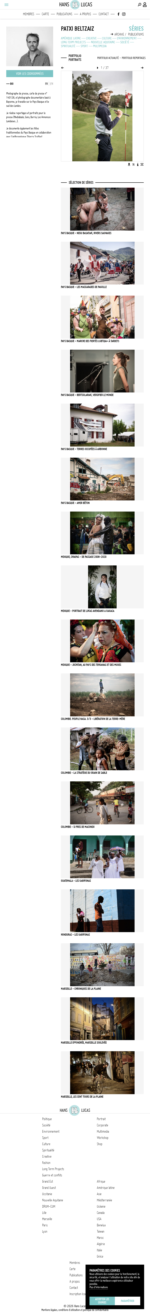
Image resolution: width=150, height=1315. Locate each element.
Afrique (101, 1181)
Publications (64, 14)
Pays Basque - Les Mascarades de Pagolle (84, 287)
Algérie (101, 1244)
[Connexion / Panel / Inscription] (145, 4)
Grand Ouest (49, 1188)
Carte (45, 14)
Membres (28, 14)
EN (51, 84)
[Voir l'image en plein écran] (142, 164)
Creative (91, 38)
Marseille (47, 1219)
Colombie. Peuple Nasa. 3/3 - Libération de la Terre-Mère (93, 718)
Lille (44, 1213)
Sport (84, 46)
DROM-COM (48, 1206)
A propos (85, 14)
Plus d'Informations (98, 1287)
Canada (100, 1213)
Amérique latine (71, 38)
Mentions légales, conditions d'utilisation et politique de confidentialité (75, 1310)
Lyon (44, 1231)
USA (99, 1219)
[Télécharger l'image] (129, 164)
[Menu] (6, 4)
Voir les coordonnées (30, 74)
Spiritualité (68, 46)
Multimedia (100, 46)
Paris (45, 1225)
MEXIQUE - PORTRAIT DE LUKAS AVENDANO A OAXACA (87, 610)
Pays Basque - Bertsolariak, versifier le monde (87, 395)
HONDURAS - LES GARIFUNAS (75, 934)
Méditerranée (104, 1200)
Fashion (46, 1163)
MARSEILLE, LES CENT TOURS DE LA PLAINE (82, 1096)
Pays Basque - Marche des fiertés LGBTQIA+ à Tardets (90, 341)
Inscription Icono (79, 1294)
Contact (104, 14)
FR (46, 84)
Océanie (101, 1206)
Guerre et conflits (52, 1175)
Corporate (102, 1125)
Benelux (101, 1225)
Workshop (102, 1138)
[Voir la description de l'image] (137, 164)
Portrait (101, 1119)
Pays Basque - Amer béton (75, 503)
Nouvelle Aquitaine (103, 42)
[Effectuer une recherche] (139, 4)
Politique (47, 1119)
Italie (99, 1250)
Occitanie (47, 1194)
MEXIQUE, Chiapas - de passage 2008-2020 (83, 556)
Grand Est (47, 1181)
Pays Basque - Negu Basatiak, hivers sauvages (86, 233)
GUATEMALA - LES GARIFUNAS (76, 880)
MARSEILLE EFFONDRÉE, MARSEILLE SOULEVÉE (84, 1042)
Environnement (127, 38)
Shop (99, 1144)
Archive (119, 34)
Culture (107, 38)
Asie (99, 1194)
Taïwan (100, 1231)
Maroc (100, 1238)
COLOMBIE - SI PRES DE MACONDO (78, 826)
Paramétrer (127, 1301)
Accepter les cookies (102, 1300)
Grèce (100, 1256)
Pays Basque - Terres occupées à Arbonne (84, 449)
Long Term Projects (73, 42)
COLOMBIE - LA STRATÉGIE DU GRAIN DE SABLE (84, 772)
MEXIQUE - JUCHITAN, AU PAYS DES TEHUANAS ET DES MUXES (91, 664)
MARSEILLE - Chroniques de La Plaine (81, 988)
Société (124, 42)
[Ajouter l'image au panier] (133, 164)
